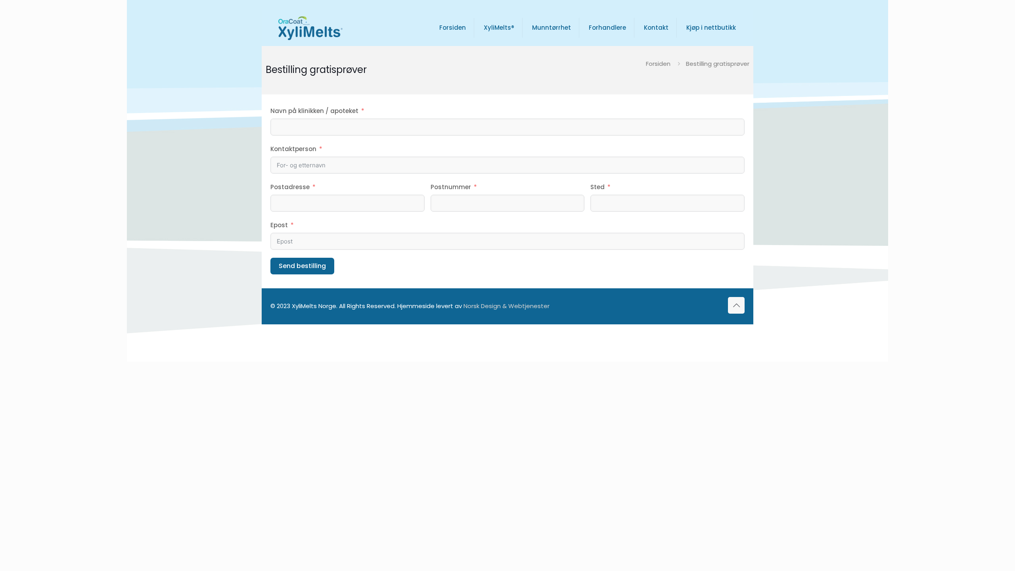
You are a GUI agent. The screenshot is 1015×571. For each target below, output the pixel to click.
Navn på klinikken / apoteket (314, 111)
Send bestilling (302, 265)
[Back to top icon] (736, 305)
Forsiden (658, 63)
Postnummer (451, 187)
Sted (597, 187)
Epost (279, 225)
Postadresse (290, 187)
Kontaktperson (293, 149)
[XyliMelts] (310, 28)
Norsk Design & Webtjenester (506, 306)
